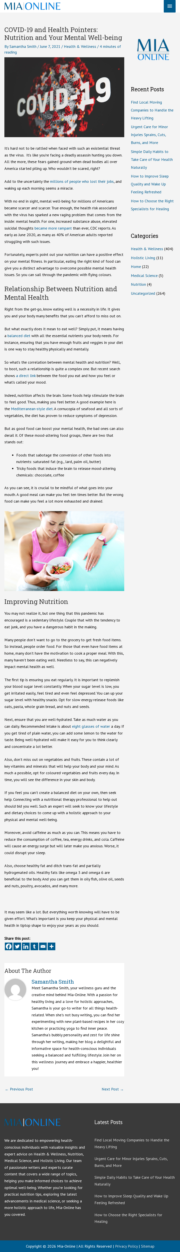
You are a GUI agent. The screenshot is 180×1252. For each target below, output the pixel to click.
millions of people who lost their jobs (82, 181)
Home (136, 266)
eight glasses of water (91, 726)
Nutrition (138, 284)
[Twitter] (17, 946)
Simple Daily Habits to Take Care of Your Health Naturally (152, 159)
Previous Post (19, 1089)
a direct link (26, 375)
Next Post (113, 1089)
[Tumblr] (34, 946)
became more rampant (53, 228)
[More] (51, 946)
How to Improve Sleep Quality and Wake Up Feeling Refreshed (150, 184)
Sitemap (147, 1246)
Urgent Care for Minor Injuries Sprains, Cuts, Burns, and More (149, 134)
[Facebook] (9, 946)
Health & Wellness (80, 46)
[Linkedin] (26, 946)
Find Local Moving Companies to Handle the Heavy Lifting (152, 110)
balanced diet (18, 335)
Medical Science (144, 275)
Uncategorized (143, 293)
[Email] (43, 946)
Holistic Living (143, 257)
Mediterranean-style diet (32, 408)
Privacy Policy (126, 1246)
